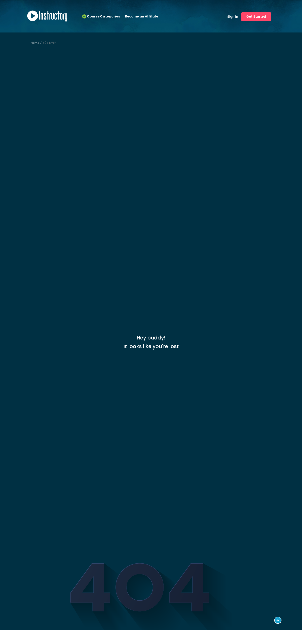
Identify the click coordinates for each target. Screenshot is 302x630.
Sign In (232, 16)
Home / (37, 43)
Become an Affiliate (141, 16)
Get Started (256, 16)
